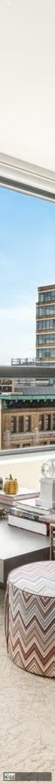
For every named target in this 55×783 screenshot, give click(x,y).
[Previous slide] (44, 776)
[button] (9, 776)
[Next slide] (47, 776)
